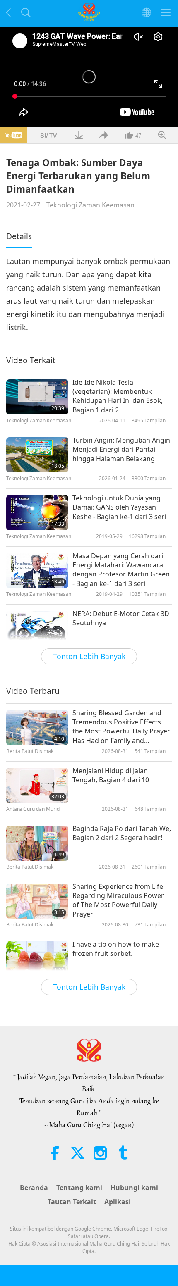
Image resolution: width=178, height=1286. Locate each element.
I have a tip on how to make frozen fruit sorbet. (115, 949)
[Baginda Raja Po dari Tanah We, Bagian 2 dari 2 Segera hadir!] (37, 843)
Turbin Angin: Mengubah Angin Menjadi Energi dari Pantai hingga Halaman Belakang (121, 449)
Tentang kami (79, 1187)
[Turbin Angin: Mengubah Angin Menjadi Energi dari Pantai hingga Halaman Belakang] (37, 454)
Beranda (34, 1187)
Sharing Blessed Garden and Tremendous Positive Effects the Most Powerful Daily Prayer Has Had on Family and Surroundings (121, 726)
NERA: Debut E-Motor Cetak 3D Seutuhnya (120, 618)
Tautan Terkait (72, 1201)
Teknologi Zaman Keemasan (90, 205)
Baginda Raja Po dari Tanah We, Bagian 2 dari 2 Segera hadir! (121, 833)
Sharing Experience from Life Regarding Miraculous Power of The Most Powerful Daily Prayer (118, 900)
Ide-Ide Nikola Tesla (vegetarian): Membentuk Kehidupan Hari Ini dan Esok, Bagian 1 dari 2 (117, 396)
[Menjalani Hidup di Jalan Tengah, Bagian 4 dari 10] (37, 785)
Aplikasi (117, 1201)
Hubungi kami (134, 1187)
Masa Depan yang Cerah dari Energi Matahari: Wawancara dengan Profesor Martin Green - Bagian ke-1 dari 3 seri (121, 569)
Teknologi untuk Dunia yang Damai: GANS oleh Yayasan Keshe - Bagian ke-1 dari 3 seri (119, 507)
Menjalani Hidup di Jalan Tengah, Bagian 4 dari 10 (110, 775)
